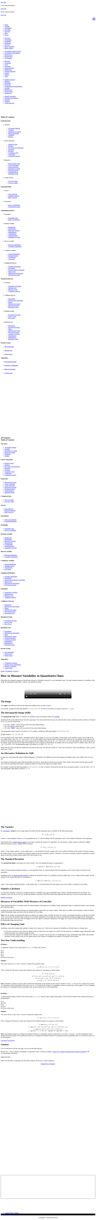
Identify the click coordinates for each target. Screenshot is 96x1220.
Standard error (12, 288)
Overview (7, 38)
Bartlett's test (8, 90)
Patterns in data (12, 144)
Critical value (8, 373)
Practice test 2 (8, 56)
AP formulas (8, 58)
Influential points (13, 174)
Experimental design (14, 207)
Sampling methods (13, 196)
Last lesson (4, 1040)
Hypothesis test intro (14, 315)
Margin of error (12, 289)
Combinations (12, 234)
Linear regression (13, 167)
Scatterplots (11, 154)
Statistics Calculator (6, 897)
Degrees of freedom (10, 369)
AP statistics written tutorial (12, 51)
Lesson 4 (16, 671)
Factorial (7, 88)
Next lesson (11, 1040)
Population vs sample (14, 132)
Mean (10, 329)
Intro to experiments (14, 205)
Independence (12, 232)
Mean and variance (14, 230)
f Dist (6, 64)
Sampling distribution (14, 266)
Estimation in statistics (14, 286)
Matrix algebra (8, 48)
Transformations (13, 172)
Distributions (12, 229)
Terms (16, 1213)
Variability (11, 135)
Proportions (11, 268)
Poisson (6, 75)
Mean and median (13, 133)
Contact (7, 1213)
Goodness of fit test (14, 334)
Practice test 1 (8, 55)
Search (6, 35)
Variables (11, 130)
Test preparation (9, 346)
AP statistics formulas (10, 361)
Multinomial (8, 70)
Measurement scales (14, 163)
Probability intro (13, 218)
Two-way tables (13, 183)
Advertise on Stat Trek (7, 1214)
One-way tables (13, 181)
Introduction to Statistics (48, 1064)
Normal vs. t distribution (11, 365)
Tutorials (7, 26)
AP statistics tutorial (14, 128)
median (12, 726)
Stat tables (7, 30)
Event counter (8, 91)
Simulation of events (14, 237)
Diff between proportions (15, 273)
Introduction (11, 227)
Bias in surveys (12, 197)
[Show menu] (48, 18)
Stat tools (7, 31)
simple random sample (19, 842)
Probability (7, 41)
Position (10, 137)
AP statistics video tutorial (12, 53)
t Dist (6, 76)
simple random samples (21, 875)
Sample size (8, 93)
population (6, 831)
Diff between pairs (13, 305)
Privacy (12, 1213)
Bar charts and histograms (16, 148)
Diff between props (14, 327)
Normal (6, 73)
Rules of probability (14, 219)
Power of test (12, 316)
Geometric (7, 66)
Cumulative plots (13, 153)
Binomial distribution (14, 245)
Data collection (12, 194)
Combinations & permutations (13, 86)
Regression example (14, 169)
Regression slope (13, 307)
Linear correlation (13, 165)
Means (10, 302)
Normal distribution (14, 254)
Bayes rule (7, 85)
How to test (11, 318)
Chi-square (7, 63)
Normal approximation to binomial (14, 580)
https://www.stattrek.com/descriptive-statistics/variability (69, 1051)
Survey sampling (9, 46)
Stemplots (11, 149)
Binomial (7, 61)
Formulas (7, 99)
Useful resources (9, 103)
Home (6, 25)
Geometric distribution (14, 246)
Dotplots (10, 146)
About (2, 1213)
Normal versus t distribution (12, 664)
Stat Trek (3, 2)
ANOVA (7, 45)
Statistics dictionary (10, 96)
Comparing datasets (14, 156)
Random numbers (9, 79)
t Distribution (12, 257)
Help (5, 33)
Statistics (7, 81)
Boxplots (11, 151)
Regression (7, 43)
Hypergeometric (9, 68)
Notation (7, 101)
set (44, 705)
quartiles (56, 716)
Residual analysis (13, 170)
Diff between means (14, 275)
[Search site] (1, 21)
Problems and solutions (11, 98)
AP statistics (8, 28)
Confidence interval (14, 291)
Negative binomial (9, 71)
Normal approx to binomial (16, 270)
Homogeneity (12, 336)
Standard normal (13, 256)
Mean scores (12, 271)
